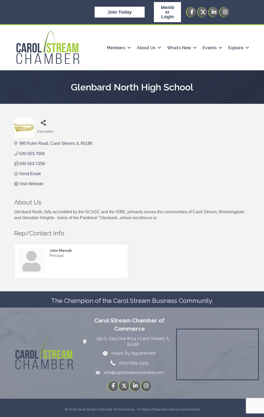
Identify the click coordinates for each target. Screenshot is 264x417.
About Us (146, 47)
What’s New (179, 47)
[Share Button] (43, 122)
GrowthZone (190, 409)
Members (116, 47)
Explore (235, 47)
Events (210, 47)
